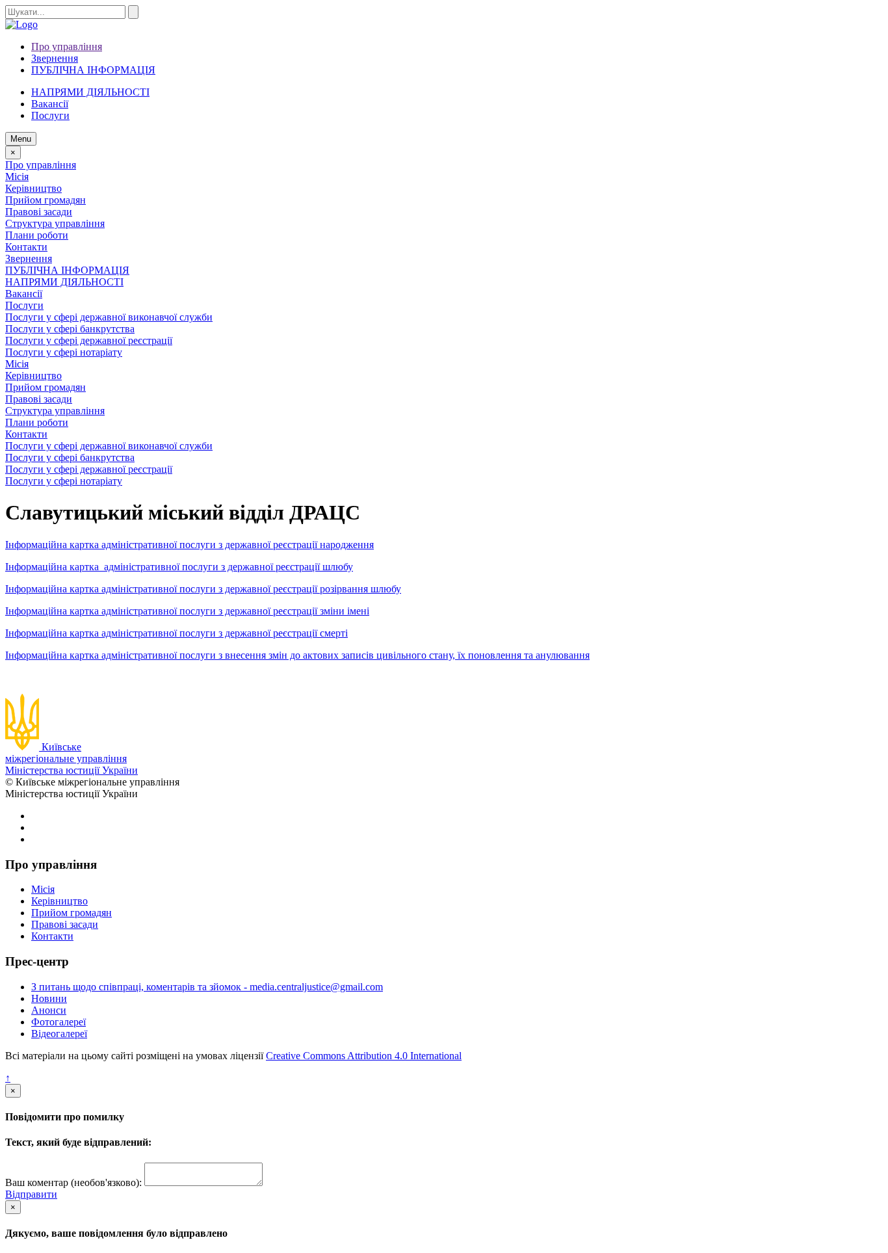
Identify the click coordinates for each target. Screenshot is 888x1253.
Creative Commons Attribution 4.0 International (364, 1055)
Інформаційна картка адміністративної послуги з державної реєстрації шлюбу (179, 566)
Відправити (31, 1194)
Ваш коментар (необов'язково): (73, 1182)
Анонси (48, 1010)
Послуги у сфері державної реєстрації (88, 340)
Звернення (54, 58)
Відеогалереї (59, 1033)
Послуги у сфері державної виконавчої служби (109, 317)
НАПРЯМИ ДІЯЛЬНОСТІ (90, 92)
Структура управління (55, 223)
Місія (17, 176)
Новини (49, 998)
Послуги (24, 305)
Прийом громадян (45, 199)
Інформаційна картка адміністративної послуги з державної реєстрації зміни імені (187, 610)
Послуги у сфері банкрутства (70, 328)
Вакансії (49, 103)
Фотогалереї (58, 1021)
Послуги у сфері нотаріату (63, 352)
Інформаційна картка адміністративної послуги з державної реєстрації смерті (176, 633)
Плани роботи (36, 235)
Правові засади (38, 211)
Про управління (66, 46)
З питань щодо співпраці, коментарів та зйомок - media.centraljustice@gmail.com (207, 986)
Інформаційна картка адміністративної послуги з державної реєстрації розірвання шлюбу (203, 588)
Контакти (26, 246)
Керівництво (33, 188)
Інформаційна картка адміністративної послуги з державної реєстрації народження (189, 544)
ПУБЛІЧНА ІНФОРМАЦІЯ (93, 69)
